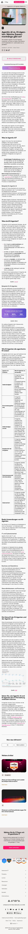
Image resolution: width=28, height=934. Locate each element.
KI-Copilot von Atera (16, 717)
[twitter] (4, 50)
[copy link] (9, 50)
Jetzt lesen (4, 784)
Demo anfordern (19, 2)
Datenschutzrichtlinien (7, 918)
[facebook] (2, 50)
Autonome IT (5, 870)
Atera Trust (8, 920)
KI (5, 6)
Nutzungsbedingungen (20, 918)
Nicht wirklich (20, 745)
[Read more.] (14, 765)
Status (14, 920)
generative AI (8, 177)
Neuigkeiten (7, 775)
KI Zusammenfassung (14, 68)
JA (7, 745)
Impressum (19, 920)
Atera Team (16, 47)
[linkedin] (6, 50)
